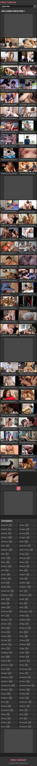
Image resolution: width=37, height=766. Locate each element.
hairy (6, 669)
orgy (24, 578)
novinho (25, 566)
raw (24, 607)
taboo (24, 648)
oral (24, 570)
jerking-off (8, 710)
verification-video (27, 685)
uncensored (26, 669)
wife (24, 710)
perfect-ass (26, 595)
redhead (25, 620)
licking (25, 533)
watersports (26, 702)
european (7, 620)
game (6, 648)
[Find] (34, 6)
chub (6, 583)
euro (6, 615)
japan (6, 694)
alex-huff (7, 525)
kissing (6, 718)
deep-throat (8, 591)
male (24, 541)
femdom (7, 644)
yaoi (24, 714)
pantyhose (25, 587)
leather (25, 529)
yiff (24, 718)
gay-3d (6, 661)
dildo (6, 603)
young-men (26, 726)
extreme (7, 624)
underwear (25, 677)
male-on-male (26, 550)
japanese (7, 698)
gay (6, 657)
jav (5, 702)
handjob (7, 673)
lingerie (25, 537)
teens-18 (25, 661)
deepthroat (7, 595)
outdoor (25, 583)
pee (24, 591)
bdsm (6, 558)
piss (24, 603)
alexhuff (7, 529)
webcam (25, 706)
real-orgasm (26, 611)
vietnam (25, 689)
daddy (6, 587)
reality (24, 615)
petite (24, 599)
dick (6, 599)
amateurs (7, 541)
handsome (7, 677)
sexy (24, 636)
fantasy (6, 636)
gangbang (7, 652)
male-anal (25, 546)
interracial (7, 689)
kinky (6, 714)
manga (24, 554)
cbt (5, 570)
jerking (7, 706)
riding (24, 624)
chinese (7, 578)
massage (25, 558)
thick (24, 665)
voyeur (24, 698)
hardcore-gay (9, 685)
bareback (7, 550)
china (6, 574)
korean (6, 722)
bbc (5, 554)
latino (24, 525)
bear (6, 562)
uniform (25, 681)
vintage (25, 694)
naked (24, 562)
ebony (6, 607)
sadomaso (25, 628)
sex (24, 632)
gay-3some (8, 665)
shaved (25, 640)
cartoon (7, 566)
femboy (7, 640)
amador (7, 533)
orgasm (25, 574)
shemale (25, 644)
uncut (24, 673)
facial (6, 628)
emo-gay (7, 611)
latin (6, 726)
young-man (26, 722)
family (6, 632)
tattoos (25, 657)
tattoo (24, 652)
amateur (7, 537)
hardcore (7, 681)
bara (6, 546)
